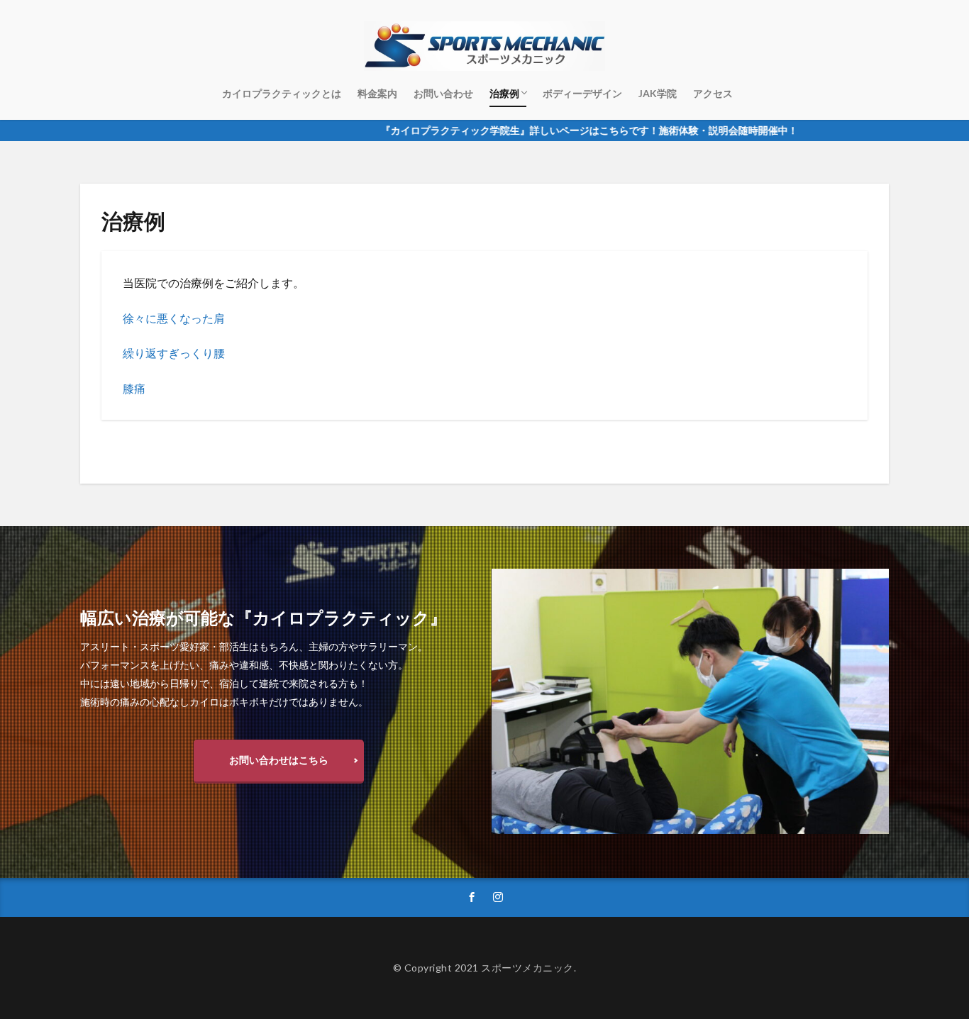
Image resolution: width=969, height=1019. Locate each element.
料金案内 (377, 93)
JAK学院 (657, 93)
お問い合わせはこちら (278, 760)
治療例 (504, 93)
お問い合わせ (443, 93)
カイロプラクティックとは (281, 93)
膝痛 (134, 388)
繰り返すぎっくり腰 (174, 353)
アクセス (713, 93)
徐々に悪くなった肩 (174, 318)
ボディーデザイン (582, 93)
